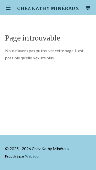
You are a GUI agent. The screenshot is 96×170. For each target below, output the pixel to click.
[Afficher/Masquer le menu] (8, 8)
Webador (32, 156)
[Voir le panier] (87, 8)
